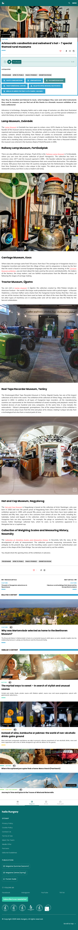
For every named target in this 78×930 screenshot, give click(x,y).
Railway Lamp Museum (55, 154)
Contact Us (6, 832)
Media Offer (6, 844)
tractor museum (20, 288)
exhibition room (45, 75)
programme (6, 75)
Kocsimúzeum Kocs (56, 80)
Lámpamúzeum (35, 80)
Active (4, 682)
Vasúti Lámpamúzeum (14, 80)
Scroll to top (69, 923)
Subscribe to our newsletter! (15, 899)
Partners (5, 848)
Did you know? (11, 789)
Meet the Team (8, 840)
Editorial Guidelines (9, 852)
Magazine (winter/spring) (16, 872)
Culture (5, 39)
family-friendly (31, 75)
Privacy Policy (7, 823)
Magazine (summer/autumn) (17, 866)
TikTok (62, 892)
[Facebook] (66, 51)
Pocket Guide (11, 879)
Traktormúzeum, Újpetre (16, 86)
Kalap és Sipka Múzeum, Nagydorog (47, 86)
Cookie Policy (7, 827)
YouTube (44, 892)
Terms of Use (7, 836)
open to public (18, 75)
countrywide (6, 34)
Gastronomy (6, 729)
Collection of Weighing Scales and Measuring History (26, 540)
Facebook (6, 892)
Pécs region (72, 761)
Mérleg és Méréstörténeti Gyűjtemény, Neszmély (24, 91)
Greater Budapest (8, 622)
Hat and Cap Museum (13, 507)
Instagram (25, 892)
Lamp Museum (10, 127)
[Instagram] (44, 570)
